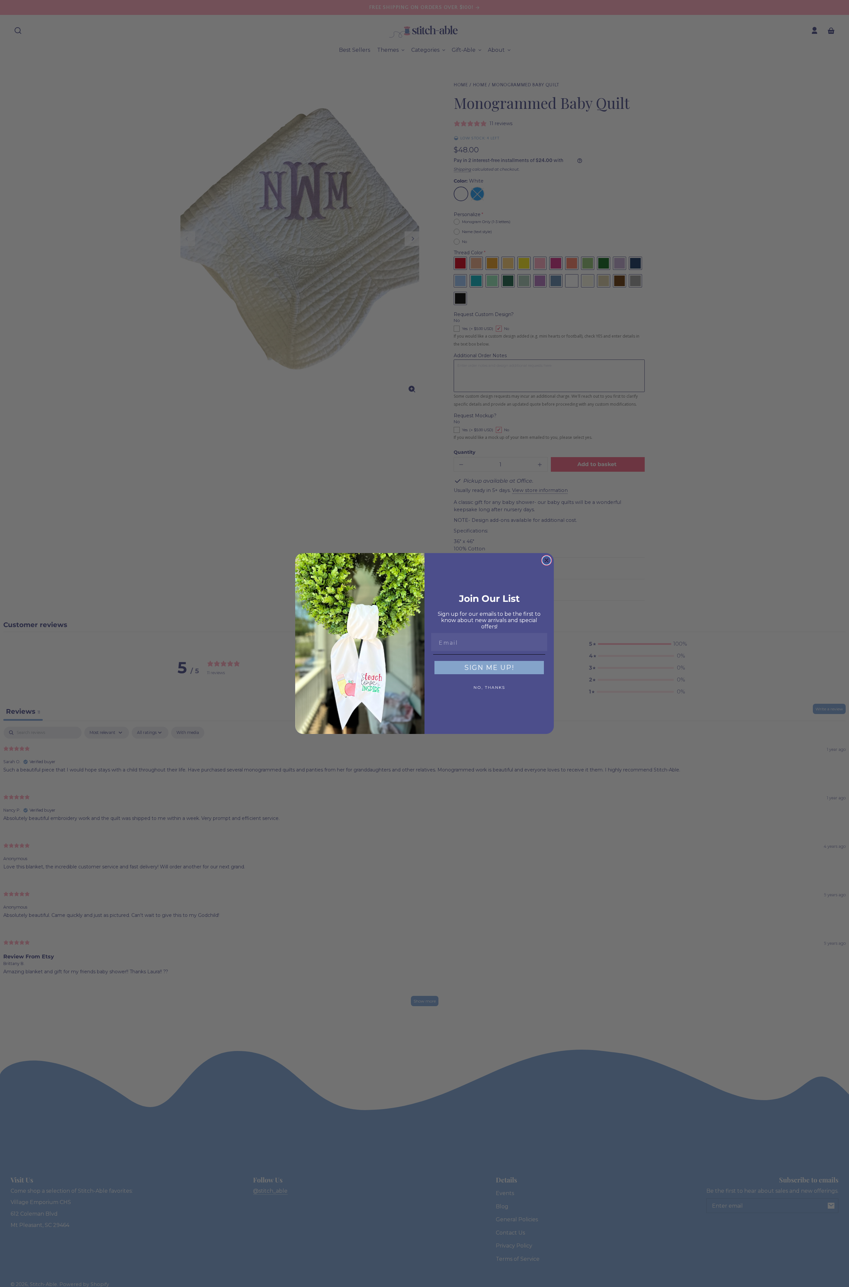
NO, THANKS (489, 687)
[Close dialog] (547, 560)
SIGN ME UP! (489, 668)
